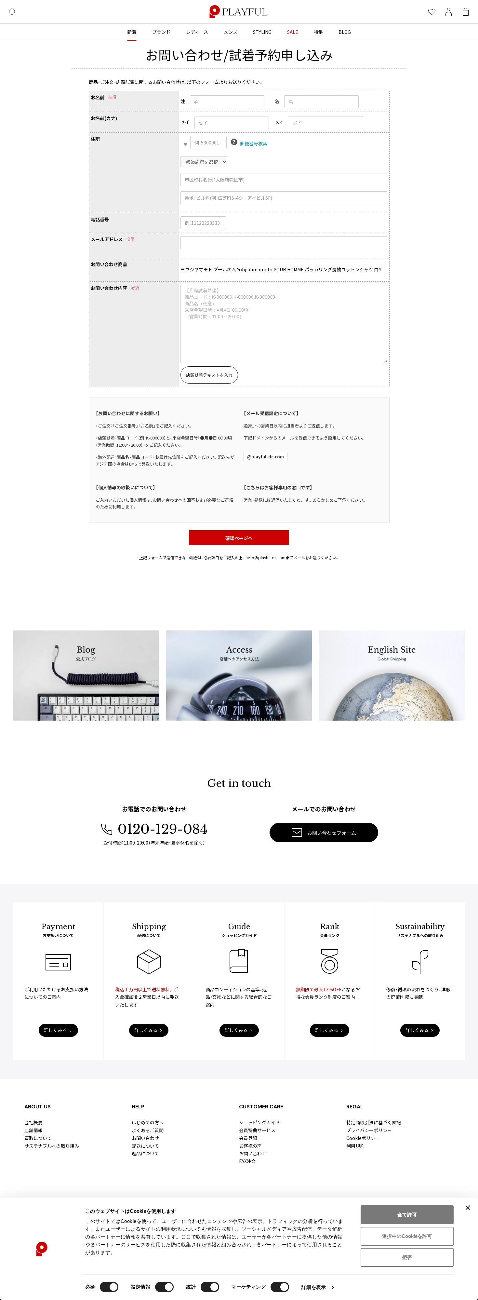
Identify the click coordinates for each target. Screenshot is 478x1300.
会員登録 (248, 1138)
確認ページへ (239, 538)
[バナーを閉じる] (468, 1207)
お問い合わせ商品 (109, 264)
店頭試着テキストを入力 (209, 375)
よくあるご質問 (148, 1130)
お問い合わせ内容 (109, 288)
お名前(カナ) (104, 118)
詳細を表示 (313, 1287)
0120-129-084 (162, 829)
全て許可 (407, 1214)
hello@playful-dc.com (265, 557)
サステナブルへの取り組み (51, 1146)
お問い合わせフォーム (331, 832)
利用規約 (355, 1146)
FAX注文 (247, 1161)
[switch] (164, 1287)
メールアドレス (107, 239)
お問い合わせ (145, 1138)
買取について (38, 1138)
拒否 (407, 1257)
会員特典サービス (257, 1130)
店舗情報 (33, 1130)
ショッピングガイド (259, 1122)
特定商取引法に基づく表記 (373, 1122)
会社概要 (33, 1122)
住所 (95, 139)
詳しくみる (55, 1030)
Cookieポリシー (363, 1138)
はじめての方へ (148, 1122)
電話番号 (100, 219)
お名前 (97, 97)
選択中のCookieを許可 (407, 1236)
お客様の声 (250, 1146)
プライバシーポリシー (369, 1130)
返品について (145, 1153)
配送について (145, 1146)
